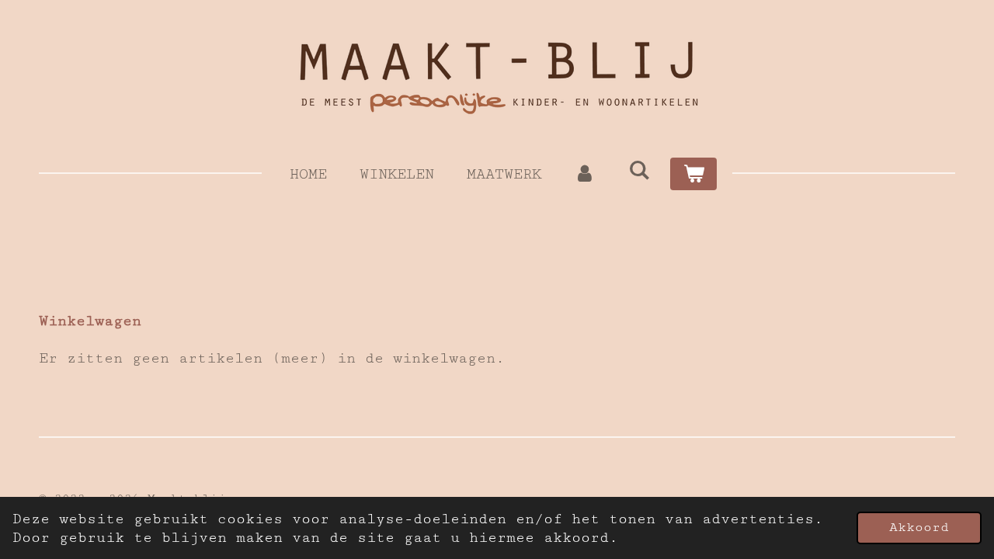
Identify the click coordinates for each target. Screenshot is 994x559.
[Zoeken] (639, 171)
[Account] (584, 174)
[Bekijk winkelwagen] (693, 174)
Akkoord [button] (919, 527)
